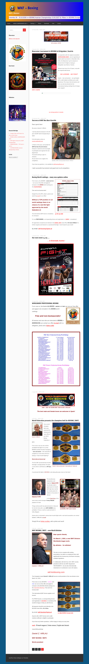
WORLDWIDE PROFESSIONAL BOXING (45, 303)
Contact (59, 23)
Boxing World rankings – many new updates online (50, 177)
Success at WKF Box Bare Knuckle (44, 120)
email (38, 196)
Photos (39, 23)
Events (8, 23)
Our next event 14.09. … (40, 238)
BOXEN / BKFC (42, 29)
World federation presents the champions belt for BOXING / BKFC (55, 420)
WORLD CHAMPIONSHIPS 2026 (20, 23)
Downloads (46, 23)
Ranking (32, 23)
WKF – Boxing (27, 8)
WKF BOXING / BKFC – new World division (47, 530)
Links (53, 23)
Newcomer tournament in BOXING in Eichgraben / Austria (52, 51)
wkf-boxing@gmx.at (58, 164)
